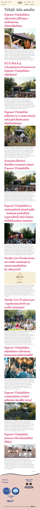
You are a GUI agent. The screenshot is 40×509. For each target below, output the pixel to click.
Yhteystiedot (32, 4)
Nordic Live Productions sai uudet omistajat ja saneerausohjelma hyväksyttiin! (19, 263)
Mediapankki (5, 482)
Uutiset (6, 1)
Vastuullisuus (26, 4)
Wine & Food (3, 4)
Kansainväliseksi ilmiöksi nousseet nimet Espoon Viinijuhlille (19, 164)
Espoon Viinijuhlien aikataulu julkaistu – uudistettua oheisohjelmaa (17, 20)
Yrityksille (29, 1)
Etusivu (2, 1)
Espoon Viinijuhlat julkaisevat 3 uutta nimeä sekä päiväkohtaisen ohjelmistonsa (19, 117)
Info (32, 1)
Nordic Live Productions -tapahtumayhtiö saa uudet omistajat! (19, 303)
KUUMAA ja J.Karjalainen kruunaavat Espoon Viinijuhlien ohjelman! (19, 68)
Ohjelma (9, 1)
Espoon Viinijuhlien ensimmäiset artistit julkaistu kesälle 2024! (18, 396)
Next (34, 471)
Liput (25, 1)
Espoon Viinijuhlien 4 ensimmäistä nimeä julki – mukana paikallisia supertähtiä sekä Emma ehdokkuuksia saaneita (19, 212)
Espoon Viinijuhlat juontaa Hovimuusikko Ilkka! (18, 438)
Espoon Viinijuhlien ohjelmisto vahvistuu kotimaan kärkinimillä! (18, 351)
